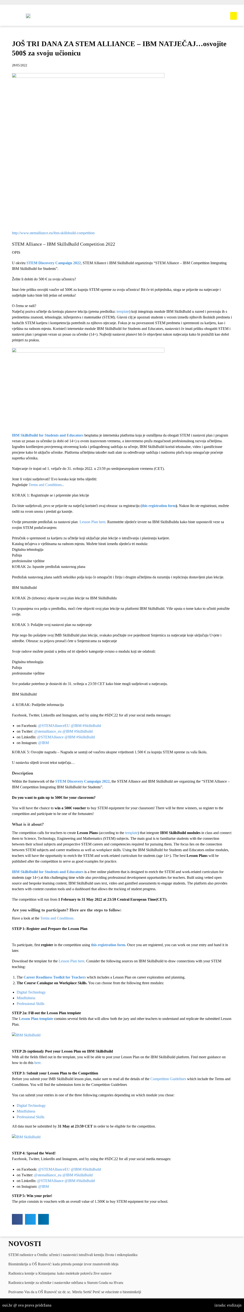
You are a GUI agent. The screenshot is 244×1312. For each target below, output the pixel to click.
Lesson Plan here (92, 522)
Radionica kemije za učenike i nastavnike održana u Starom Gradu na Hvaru (65, 1283)
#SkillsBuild (91, 726)
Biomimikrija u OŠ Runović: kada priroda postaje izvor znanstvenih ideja (63, 1264)
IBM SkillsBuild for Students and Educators (47, 435)
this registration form (159, 506)
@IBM (76, 726)
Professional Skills (30, 1004)
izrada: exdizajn (228, 1305)
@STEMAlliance (50, 737)
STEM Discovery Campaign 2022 (53, 263)
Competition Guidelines (168, 1079)
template (123, 311)
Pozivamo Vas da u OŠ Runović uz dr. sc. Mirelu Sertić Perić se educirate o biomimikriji (74, 1292)
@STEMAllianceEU (54, 726)
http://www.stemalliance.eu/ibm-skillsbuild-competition (53, 233)
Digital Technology (31, 992)
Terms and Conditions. (46, 485)
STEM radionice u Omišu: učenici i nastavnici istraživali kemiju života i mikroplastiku (72, 1255)
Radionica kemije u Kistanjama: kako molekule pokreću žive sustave (60, 1273)
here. (38, 1063)
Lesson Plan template (36, 1019)
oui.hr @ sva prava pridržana (26, 1305)
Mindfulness (26, 998)
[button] (233, 16)
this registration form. (108, 945)
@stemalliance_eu (47, 731)
